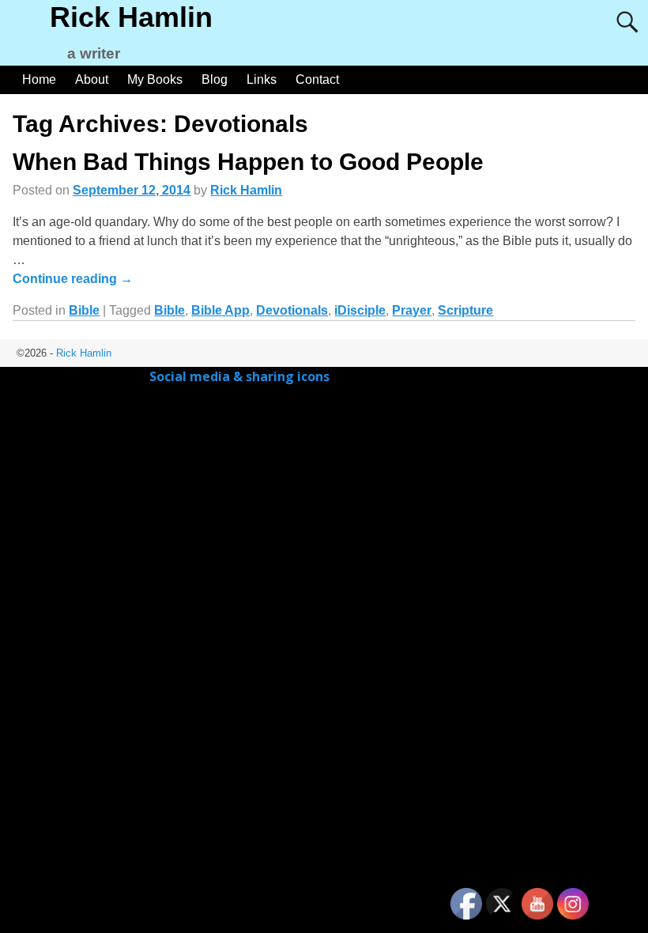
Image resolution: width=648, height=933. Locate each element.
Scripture (465, 310)
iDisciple (360, 310)
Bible (84, 310)
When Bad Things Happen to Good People (248, 162)
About (91, 79)
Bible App (220, 310)
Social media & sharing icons (241, 376)
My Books (155, 79)
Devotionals (292, 310)
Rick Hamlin (131, 17)
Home (39, 79)
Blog (215, 79)
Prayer (411, 310)
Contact (317, 79)
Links (262, 79)
